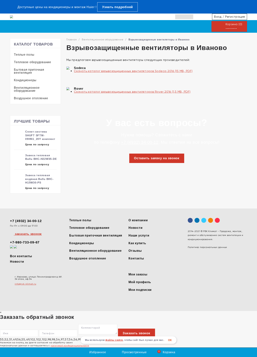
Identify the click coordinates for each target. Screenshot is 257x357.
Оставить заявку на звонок (156, 158)
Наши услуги (138, 235)
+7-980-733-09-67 (25, 242)
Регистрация (235, 16)
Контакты (136, 258)
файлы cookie (114, 340)
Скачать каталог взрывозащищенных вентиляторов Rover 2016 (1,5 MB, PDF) (132, 91)
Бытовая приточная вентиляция (29, 71)
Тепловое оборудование (32, 62)
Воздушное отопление (31, 98)
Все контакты (21, 256)
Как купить (137, 243)
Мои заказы (138, 274)
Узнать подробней (117, 7)
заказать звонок (28, 234)
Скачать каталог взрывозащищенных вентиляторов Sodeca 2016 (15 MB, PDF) (133, 71)
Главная (71, 39)
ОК (170, 340)
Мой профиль (139, 282)
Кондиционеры (25, 80)
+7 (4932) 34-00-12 (139, 142)
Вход (218, 16)
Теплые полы (24, 54)
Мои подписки (140, 289)
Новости (17, 261)
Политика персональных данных (207, 247)
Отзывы (135, 250)
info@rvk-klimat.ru (25, 284)
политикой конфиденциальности (70, 345)
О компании (138, 220)
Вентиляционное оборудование (27, 89)
